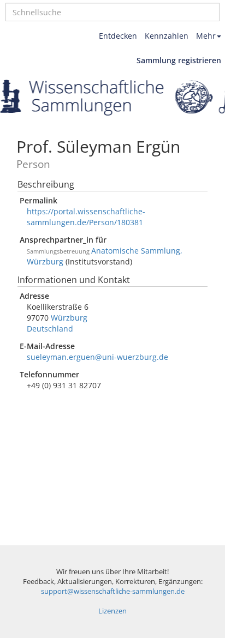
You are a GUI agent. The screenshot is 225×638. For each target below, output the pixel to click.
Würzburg (69, 317)
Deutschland (50, 328)
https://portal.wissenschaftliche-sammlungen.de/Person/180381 (86, 216)
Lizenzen (112, 611)
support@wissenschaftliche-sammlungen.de (113, 591)
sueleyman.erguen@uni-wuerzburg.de (97, 357)
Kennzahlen (166, 36)
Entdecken (118, 36)
